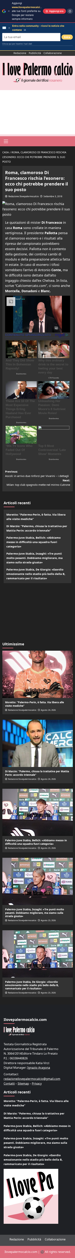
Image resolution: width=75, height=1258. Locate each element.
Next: (38, 482)
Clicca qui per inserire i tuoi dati (17, 43)
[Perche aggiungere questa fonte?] (70, 11)
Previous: (37, 474)
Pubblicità (35, 53)
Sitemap (23, 1084)
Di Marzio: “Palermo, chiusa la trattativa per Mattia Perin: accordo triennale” (36, 528)
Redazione (19, 53)
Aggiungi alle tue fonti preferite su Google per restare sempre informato (29, 11)
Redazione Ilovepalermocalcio (23, 196)
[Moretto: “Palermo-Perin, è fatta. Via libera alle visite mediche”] (37, 674)
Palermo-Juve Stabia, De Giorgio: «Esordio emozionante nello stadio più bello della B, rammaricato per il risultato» (35, 574)
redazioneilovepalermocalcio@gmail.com (32, 1079)
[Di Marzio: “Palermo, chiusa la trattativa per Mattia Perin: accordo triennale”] (37, 743)
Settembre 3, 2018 (53, 196)
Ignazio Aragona (38, 1068)
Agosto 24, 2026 (48, 710)
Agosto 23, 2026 (48, 848)
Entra (67, 37)
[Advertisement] (37, 112)
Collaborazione (53, 53)
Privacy (37, 1084)
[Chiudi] (9, 11)
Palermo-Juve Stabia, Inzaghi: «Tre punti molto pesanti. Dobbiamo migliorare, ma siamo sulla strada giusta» (34, 558)
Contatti (9, 1084)
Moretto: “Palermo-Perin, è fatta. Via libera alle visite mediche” (36, 517)
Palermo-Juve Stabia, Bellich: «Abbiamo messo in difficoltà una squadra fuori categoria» (33, 542)
